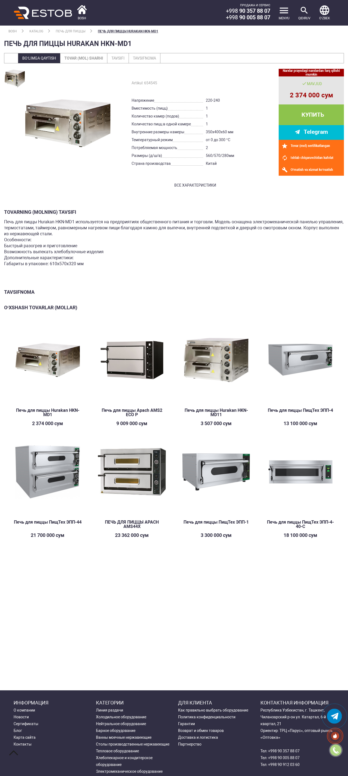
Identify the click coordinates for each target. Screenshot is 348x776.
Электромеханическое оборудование (129, 771)
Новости (21, 717)
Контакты (23, 744)
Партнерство (189, 744)
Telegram (316, 132)
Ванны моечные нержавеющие (123, 737)
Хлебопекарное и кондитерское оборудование (124, 761)
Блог (18, 730)
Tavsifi (118, 58)
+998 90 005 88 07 (284, 758)
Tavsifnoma (144, 58)
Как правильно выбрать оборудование (213, 710)
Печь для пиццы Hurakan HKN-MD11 (216, 412)
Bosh (12, 31)
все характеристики (195, 185)
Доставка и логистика (198, 737)
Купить (313, 115)
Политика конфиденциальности (206, 717)
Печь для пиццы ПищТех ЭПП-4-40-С (300, 524)
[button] (324, 12)
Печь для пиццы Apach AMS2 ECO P (132, 412)
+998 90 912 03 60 (284, 764)
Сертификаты (26, 724)
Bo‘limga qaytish (39, 58)
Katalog (36, 31)
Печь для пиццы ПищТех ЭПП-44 (48, 522)
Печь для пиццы (70, 31)
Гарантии (186, 724)
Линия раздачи (109, 710)
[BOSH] (50, 12)
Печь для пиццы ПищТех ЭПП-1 (216, 522)
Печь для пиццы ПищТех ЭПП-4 (300, 410)
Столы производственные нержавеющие (132, 744)
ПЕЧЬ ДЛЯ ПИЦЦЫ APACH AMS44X (132, 524)
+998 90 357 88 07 (284, 751)
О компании (24, 710)
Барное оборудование (115, 730)
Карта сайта (25, 737)
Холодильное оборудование (121, 717)
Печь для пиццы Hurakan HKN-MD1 (128, 31)
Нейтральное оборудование (121, 724)
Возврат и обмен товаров (201, 730)
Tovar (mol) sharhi (83, 58)
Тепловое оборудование (117, 751)
